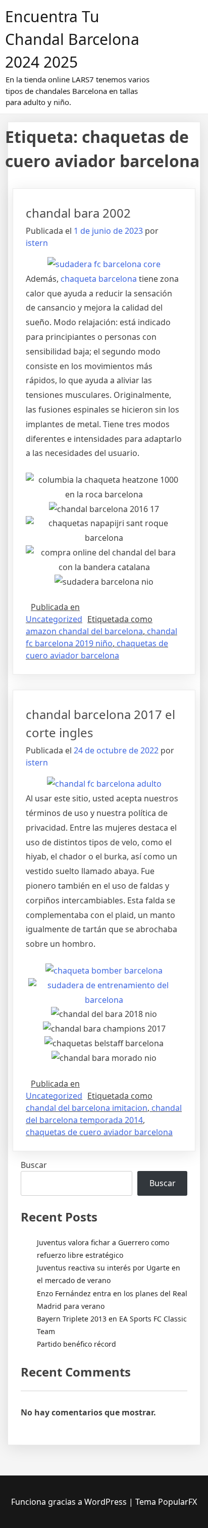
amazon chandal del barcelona (84, 631)
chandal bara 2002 (78, 213)
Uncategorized (54, 619)
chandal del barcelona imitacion (86, 1107)
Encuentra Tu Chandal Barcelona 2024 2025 (72, 39)
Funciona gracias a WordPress (70, 1501)
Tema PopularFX (166, 1501)
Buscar (34, 1164)
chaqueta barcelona (99, 278)
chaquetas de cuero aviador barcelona (99, 1132)
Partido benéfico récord (76, 1344)
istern (37, 242)
